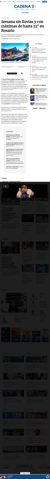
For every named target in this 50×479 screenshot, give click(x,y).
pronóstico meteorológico (15, 181)
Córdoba (27, 9)
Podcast (35, 108)
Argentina (21, 9)
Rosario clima (5, 181)
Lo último (39, 44)
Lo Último (16, 9)
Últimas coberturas (25, 1)
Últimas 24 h (32, 1)
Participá (44, 1)
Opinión (13, 1)
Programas (18, 1)
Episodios (37, 93)
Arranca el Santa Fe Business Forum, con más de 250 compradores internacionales (39, 50)
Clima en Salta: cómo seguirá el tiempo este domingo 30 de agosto (39, 69)
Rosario (32, 9)
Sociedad (4, 18)
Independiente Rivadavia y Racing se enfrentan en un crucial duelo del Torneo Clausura (40, 77)
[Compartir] (21, 73)
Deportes (4, 1)
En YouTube (38, 1)
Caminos (9, 1)
